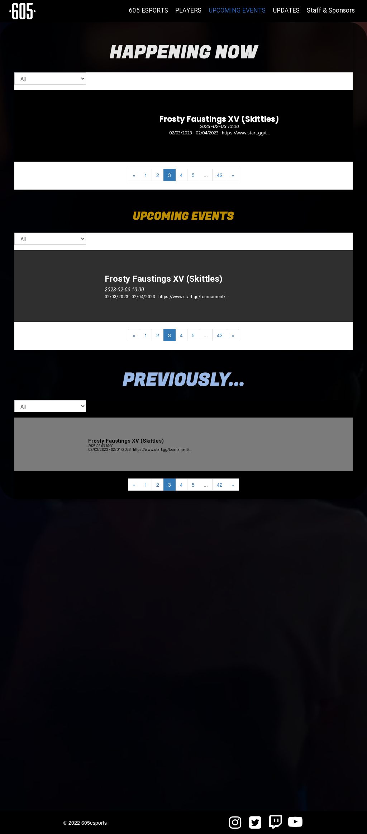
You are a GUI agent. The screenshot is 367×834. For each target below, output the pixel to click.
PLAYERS (188, 11)
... (206, 174)
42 (220, 174)
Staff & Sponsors (331, 11)
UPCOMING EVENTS (237, 11)
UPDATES (286, 11)
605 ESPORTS (148, 11)
